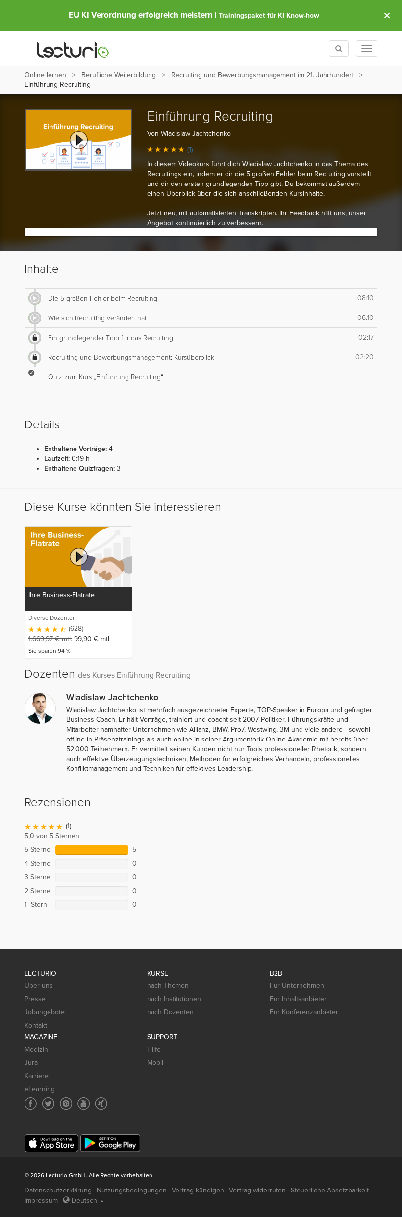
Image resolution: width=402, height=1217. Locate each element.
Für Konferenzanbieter (304, 1012)
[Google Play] (110, 1143)
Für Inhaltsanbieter (298, 999)
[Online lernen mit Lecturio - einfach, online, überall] (73, 49)
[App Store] (51, 1143)
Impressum (41, 1200)
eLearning (40, 1089)
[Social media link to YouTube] (83, 1103)
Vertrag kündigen (198, 1190)
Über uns (39, 985)
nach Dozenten (170, 1012)
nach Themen (168, 985)
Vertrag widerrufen (257, 1190)
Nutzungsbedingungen (132, 1190)
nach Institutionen (174, 999)
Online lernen (45, 75)
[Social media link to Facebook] (31, 1103)
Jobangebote (45, 1012)
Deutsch (84, 1200)
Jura (31, 1062)
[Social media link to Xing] (101, 1103)
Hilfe (154, 1049)
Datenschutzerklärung (58, 1190)
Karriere (37, 1076)
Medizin (36, 1049)
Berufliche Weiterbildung (118, 75)
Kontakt (36, 1025)
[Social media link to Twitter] (48, 1103)
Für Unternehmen (297, 985)
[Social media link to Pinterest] (66, 1103)
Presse (35, 999)
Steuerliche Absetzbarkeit (330, 1190)
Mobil (155, 1062)
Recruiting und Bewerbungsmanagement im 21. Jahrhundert (262, 75)
